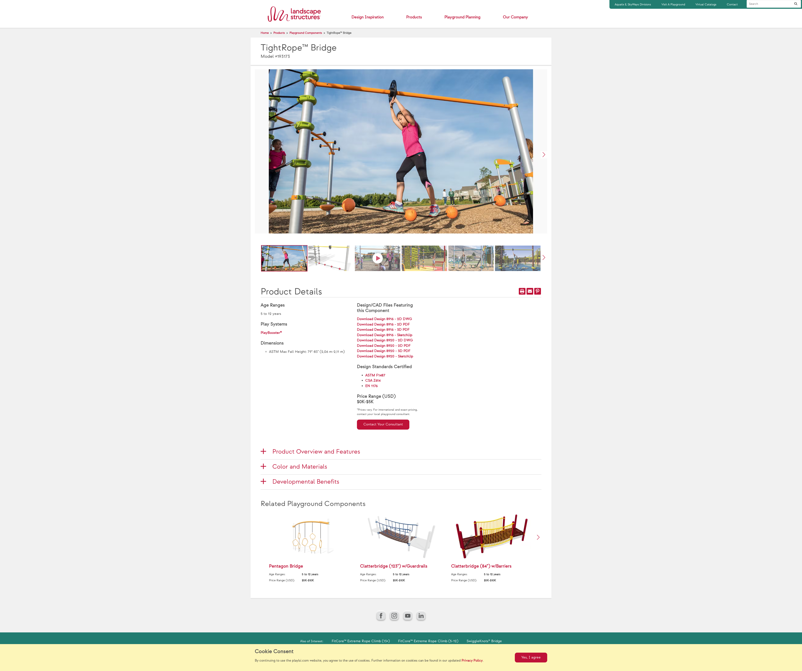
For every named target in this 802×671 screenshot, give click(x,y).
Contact (732, 4)
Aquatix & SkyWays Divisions (633, 4)
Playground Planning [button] (462, 17)
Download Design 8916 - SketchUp (384, 335)
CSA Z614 (373, 380)
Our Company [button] (515, 17)
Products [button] (414, 17)
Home (265, 33)
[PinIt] (537, 291)
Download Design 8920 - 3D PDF (383, 351)
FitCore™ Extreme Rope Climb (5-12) (428, 641)
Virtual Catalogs (705, 4)
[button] (544, 154)
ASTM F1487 (375, 375)
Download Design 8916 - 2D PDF (383, 324)
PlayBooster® (271, 333)
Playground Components (305, 33)
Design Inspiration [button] (368, 17)
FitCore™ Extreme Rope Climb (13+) (361, 641)
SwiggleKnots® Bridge (484, 641)
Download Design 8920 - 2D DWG (385, 340)
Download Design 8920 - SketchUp (385, 356)
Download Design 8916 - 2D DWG (384, 319)
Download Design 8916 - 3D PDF (383, 330)
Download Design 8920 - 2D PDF (384, 346)
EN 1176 (371, 386)
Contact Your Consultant (383, 424)
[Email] (530, 291)
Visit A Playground (673, 4)
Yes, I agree (531, 657)
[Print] (522, 291)
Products (279, 33)
